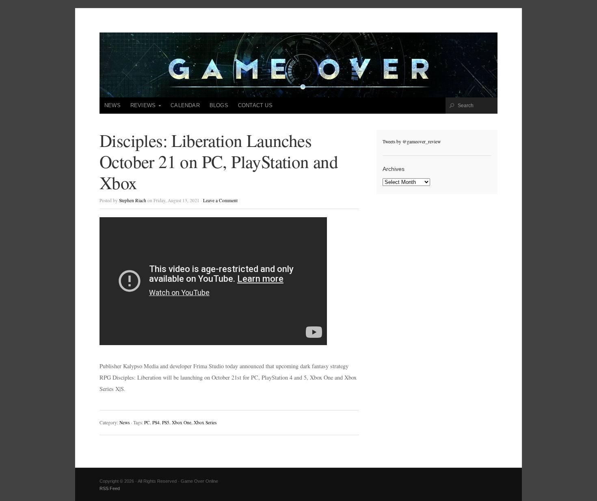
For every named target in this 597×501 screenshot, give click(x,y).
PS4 (156, 422)
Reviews (140, 108)
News (112, 105)
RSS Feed (110, 488)
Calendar (185, 105)
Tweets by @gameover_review (412, 141)
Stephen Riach (132, 200)
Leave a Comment (220, 200)
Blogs (219, 105)
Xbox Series (205, 422)
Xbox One (181, 422)
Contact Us (255, 105)
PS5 (165, 422)
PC (147, 422)
